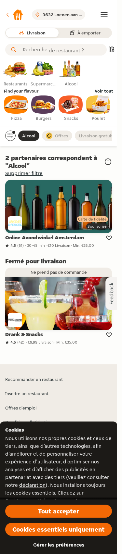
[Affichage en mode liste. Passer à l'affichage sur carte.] (111, 50)
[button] (14, 14)
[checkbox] (16, 108)
